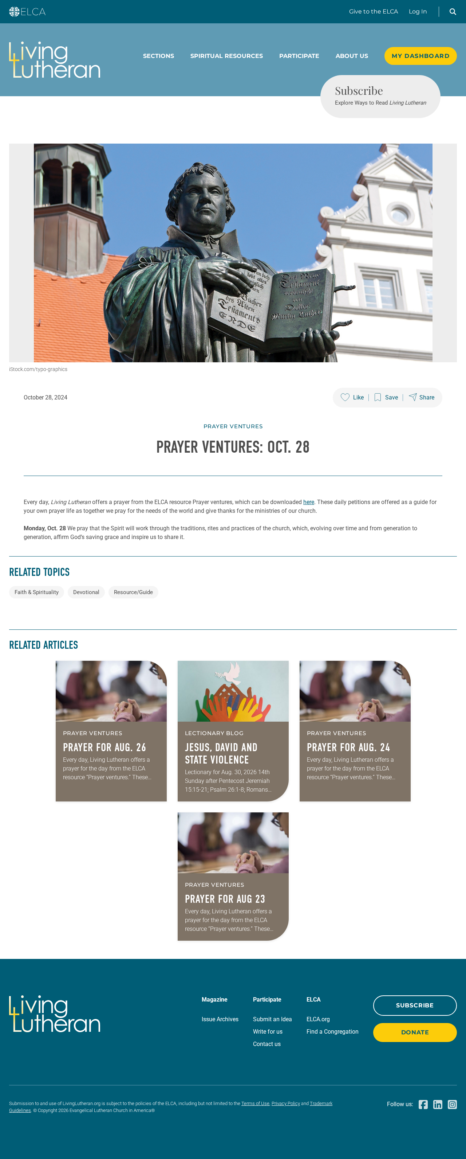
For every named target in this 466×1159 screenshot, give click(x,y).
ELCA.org (318, 1019)
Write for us (268, 1031)
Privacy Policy (286, 1103)
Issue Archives (220, 1019)
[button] (452, 11)
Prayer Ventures (233, 426)
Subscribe (415, 1005)
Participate (299, 55)
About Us (352, 55)
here (308, 502)
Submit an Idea (272, 1019)
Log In (418, 11)
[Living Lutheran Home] (54, 60)
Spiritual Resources (226, 55)
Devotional (86, 592)
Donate (415, 1032)
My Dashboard (421, 55)
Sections (158, 55)
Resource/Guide (133, 592)
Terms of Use (255, 1103)
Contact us (267, 1044)
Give (373, 11)
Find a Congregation (333, 1031)
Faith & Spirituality (37, 592)
